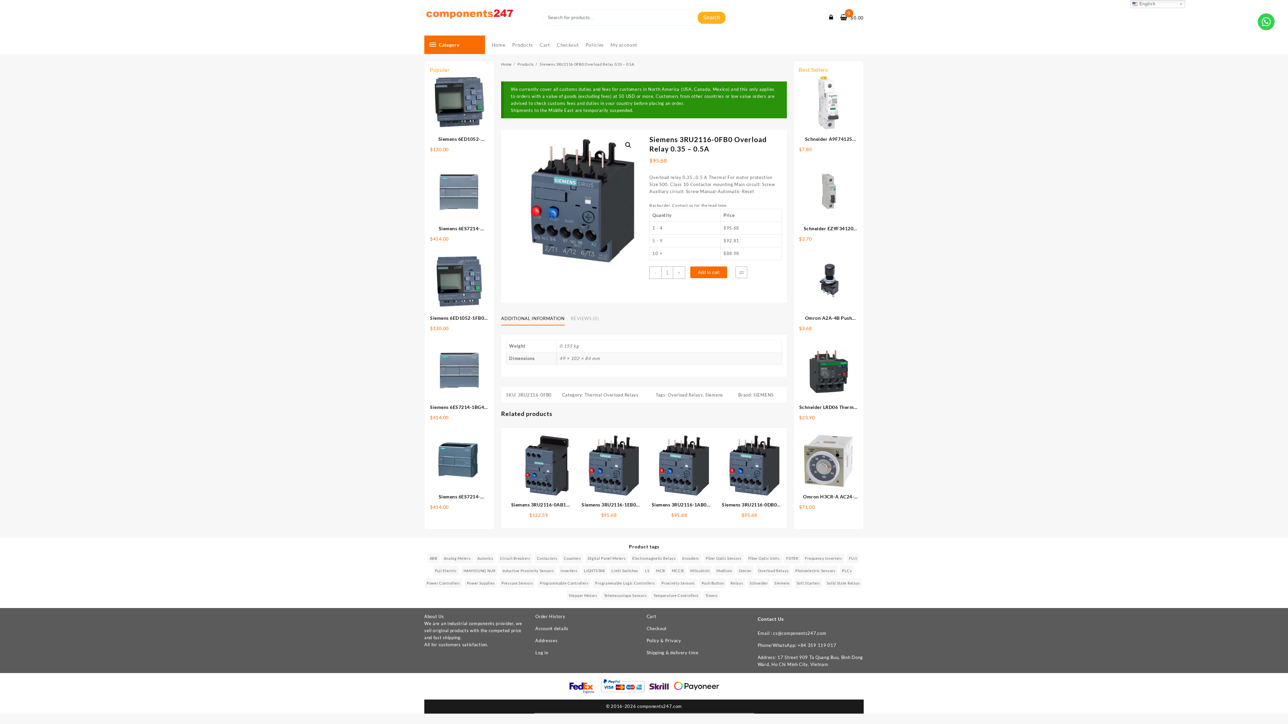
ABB (433, 558)
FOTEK (792, 558)
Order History (550, 616)
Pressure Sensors (517, 583)
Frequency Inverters (823, 558)
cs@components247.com (799, 633)
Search (711, 17)
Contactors (547, 558)
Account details (552, 628)
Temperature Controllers (676, 595)
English (1147, 3)
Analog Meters (457, 558)
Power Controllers (443, 583)
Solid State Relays (843, 583)
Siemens (714, 395)
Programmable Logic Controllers (625, 583)
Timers (711, 595)
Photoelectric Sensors (815, 570)
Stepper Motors (583, 595)
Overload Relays (685, 395)
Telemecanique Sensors (625, 595)
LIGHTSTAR (594, 570)
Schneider (759, 583)
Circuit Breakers (515, 558)
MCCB (678, 570)
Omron (745, 570)
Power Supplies (481, 583)
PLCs (847, 570)
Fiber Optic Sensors (724, 558)
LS (647, 570)
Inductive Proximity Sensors (528, 570)
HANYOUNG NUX (480, 570)
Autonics (485, 558)
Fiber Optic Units (764, 558)
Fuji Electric (446, 570)
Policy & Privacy (664, 640)
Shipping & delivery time (673, 652)
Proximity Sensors (678, 583)
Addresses (546, 640)
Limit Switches (624, 570)
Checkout (657, 628)
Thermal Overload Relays (612, 395)
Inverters (568, 570)
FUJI (853, 558)
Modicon (724, 570)
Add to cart (708, 272)
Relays (737, 583)
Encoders (690, 558)
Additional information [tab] (533, 318)
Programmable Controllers (564, 583)
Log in (541, 652)
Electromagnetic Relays (654, 558)
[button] (628, 145)
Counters (572, 558)
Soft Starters (808, 583)
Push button (713, 583)
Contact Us (771, 619)
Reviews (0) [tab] (585, 318)
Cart (651, 616)
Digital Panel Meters (607, 558)
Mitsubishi (700, 570)
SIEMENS (763, 395)
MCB (660, 570)
